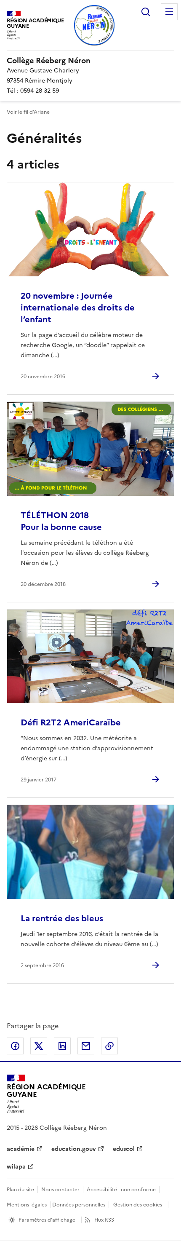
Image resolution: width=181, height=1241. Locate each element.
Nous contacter (60, 1189)
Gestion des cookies (137, 1205)
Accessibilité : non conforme (121, 1189)
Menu (169, 11)
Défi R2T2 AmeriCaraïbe (71, 722)
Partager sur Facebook (15, 1046)
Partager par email (85, 1046)
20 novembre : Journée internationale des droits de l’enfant (78, 307)
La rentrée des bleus (62, 918)
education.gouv (73, 1149)
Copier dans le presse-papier (109, 1046)
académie (21, 1149)
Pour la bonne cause (61, 521)
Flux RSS (104, 1220)
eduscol (124, 1149)
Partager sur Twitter (38, 1046)
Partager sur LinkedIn (62, 1046)
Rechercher (145, 11)
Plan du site (20, 1189)
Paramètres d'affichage (47, 1220)
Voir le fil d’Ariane (28, 112)
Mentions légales (27, 1205)
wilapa (16, 1166)
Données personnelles (78, 1205)
